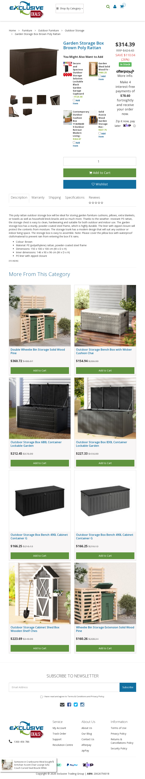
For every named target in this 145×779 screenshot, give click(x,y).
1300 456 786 (21, 741)
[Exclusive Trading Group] (29, 9)
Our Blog (87, 733)
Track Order (59, 733)
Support (57, 739)
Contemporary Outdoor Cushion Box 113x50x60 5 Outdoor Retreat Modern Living (81, 123)
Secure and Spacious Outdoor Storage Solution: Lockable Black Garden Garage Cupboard (78, 78)
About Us (87, 728)
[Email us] (62, 704)
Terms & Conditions (77, 696)
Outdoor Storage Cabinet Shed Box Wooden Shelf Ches (35, 629)
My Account (59, 728)
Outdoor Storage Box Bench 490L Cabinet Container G (39, 536)
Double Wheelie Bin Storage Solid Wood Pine (38, 351)
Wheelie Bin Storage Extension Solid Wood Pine (105, 629)
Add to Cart (101, 173)
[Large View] (14, 100)
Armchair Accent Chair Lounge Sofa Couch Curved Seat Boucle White (31, 766)
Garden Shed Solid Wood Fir (104, 66)
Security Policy (119, 748)
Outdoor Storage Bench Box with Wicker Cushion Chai (104, 351)
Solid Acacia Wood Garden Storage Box (103, 119)
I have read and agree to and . (74, 696)
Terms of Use (118, 728)
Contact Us (88, 739)
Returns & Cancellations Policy (122, 741)
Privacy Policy (97, 696)
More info (124, 76)
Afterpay (86, 745)
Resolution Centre (63, 745)
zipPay (85, 750)
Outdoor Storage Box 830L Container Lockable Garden (101, 443)
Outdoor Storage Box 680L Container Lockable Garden (36, 443)
